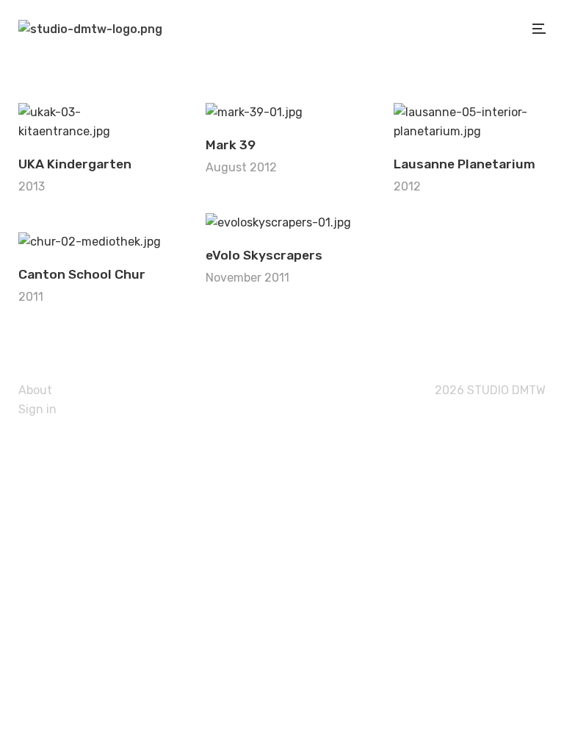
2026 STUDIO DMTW (489, 390)
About (35, 390)
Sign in (37, 409)
